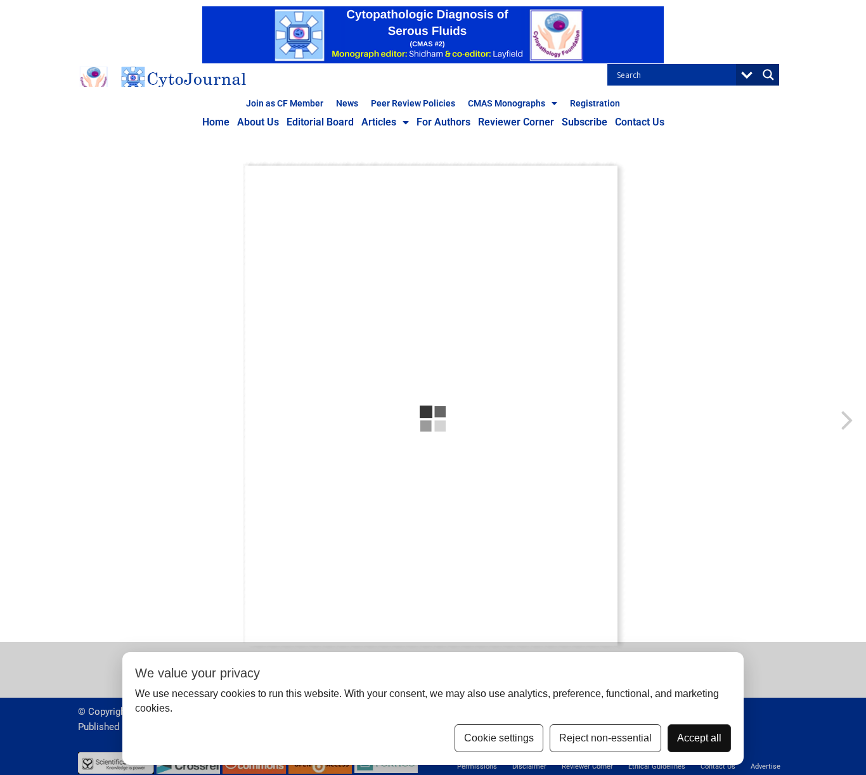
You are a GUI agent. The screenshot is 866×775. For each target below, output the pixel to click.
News (347, 103)
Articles (378, 122)
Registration (595, 103)
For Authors (443, 122)
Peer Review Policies (413, 103)
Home (215, 122)
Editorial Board (320, 122)
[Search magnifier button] (768, 75)
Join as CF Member (284, 103)
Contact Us (639, 122)
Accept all (699, 738)
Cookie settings (499, 738)
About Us (258, 122)
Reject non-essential (605, 738)
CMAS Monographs (506, 103)
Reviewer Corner (516, 122)
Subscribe (584, 122)
